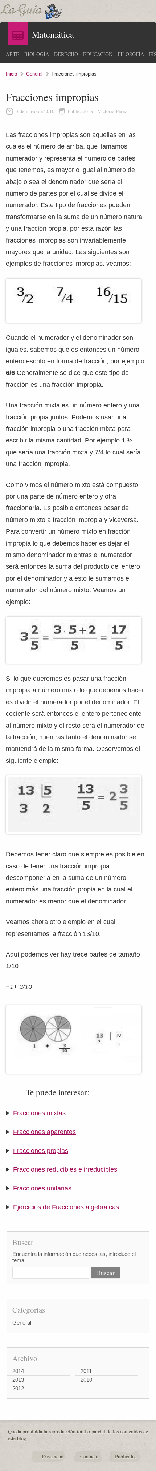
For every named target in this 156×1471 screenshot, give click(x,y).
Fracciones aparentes (44, 1132)
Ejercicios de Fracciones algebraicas (66, 1207)
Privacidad (52, 1456)
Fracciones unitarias (42, 1188)
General (34, 74)
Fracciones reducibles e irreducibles (65, 1169)
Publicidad (126, 1456)
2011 (86, 1371)
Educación (97, 54)
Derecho (66, 54)
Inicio (11, 74)
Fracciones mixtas (39, 1113)
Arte (12, 54)
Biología (36, 54)
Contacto (89, 1456)
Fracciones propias (40, 1150)
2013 (18, 1380)
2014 (18, 1371)
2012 (18, 1388)
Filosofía (131, 54)
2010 (86, 1380)
